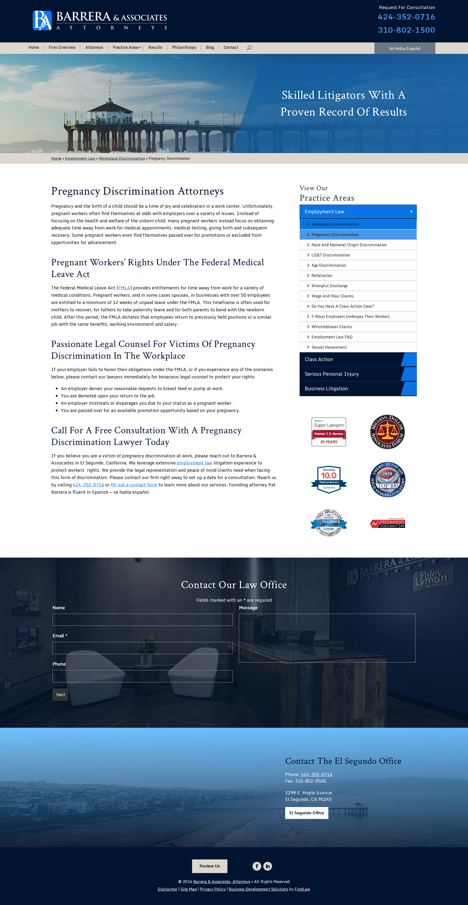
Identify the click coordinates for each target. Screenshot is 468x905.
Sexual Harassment (329, 347)
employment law (194, 462)
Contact (231, 47)
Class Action (319, 359)
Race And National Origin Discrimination (349, 245)
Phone (59, 664)
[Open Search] (249, 48)
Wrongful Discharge (330, 286)
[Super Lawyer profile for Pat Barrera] (329, 445)
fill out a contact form (134, 484)
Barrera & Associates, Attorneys (221, 881)
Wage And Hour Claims (332, 296)
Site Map (189, 889)
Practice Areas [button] (126, 47)
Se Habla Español (405, 48)
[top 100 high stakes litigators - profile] (387, 496)
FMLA (124, 287)
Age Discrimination (329, 265)
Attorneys (94, 47)
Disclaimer (167, 889)
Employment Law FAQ (332, 337)
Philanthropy (184, 47)
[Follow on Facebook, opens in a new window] (257, 866)
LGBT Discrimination (331, 255)
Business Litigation (326, 388)
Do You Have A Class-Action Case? (343, 306)
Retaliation (322, 275)
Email (60, 635)
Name (58, 607)
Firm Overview (62, 47)
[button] (463, 870)
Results (155, 47)
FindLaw (302, 889)
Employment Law (324, 211)
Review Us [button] (209, 866)
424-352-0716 (406, 17)
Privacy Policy (213, 889)
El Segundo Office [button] (306, 812)
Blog (210, 47)
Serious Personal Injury (332, 374)
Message (248, 607)
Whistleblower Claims (332, 327)
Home (34, 47)
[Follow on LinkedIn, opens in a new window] (267, 866)
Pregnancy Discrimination (335, 234)
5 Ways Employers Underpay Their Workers (351, 316)
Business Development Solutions (258, 889)
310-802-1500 (406, 30)
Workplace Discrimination (335, 224)
